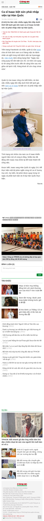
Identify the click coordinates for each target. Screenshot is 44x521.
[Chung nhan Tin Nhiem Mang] (12, 518)
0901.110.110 (20, 516)
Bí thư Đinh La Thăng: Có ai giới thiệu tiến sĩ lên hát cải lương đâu (30, 312)
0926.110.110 (12, 516)
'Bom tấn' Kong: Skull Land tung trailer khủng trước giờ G (30, 300)
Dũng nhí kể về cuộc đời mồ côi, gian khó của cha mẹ (22, 368)
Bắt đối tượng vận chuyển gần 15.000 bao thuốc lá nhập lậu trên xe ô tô (29, 462)
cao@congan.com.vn (13, 510)
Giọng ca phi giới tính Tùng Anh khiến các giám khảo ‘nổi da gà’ (22, 46)
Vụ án (4, 410)
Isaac (39, 50)
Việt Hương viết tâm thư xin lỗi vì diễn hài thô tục (20, 335)
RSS (41, 6)
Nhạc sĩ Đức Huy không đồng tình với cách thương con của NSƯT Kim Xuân (30, 288)
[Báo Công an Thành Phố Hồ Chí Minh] (24, 2)
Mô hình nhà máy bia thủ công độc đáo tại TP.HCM (21, 352)
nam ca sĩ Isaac (11, 86)
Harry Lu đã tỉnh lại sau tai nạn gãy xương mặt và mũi (22, 363)
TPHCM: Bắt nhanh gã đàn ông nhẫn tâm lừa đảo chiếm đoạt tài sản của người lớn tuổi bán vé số (22, 442)
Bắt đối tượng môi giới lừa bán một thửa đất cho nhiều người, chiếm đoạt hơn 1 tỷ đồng (28, 473)
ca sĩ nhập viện (7, 220)
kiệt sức (15, 220)
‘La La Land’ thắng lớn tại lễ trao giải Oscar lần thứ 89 (22, 340)
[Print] (41, 19)
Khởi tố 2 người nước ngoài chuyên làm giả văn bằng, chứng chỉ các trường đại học (29, 452)
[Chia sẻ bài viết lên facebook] (37, 19)
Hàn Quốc (9, 58)
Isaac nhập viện (29, 218)
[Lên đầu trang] (39, 517)
